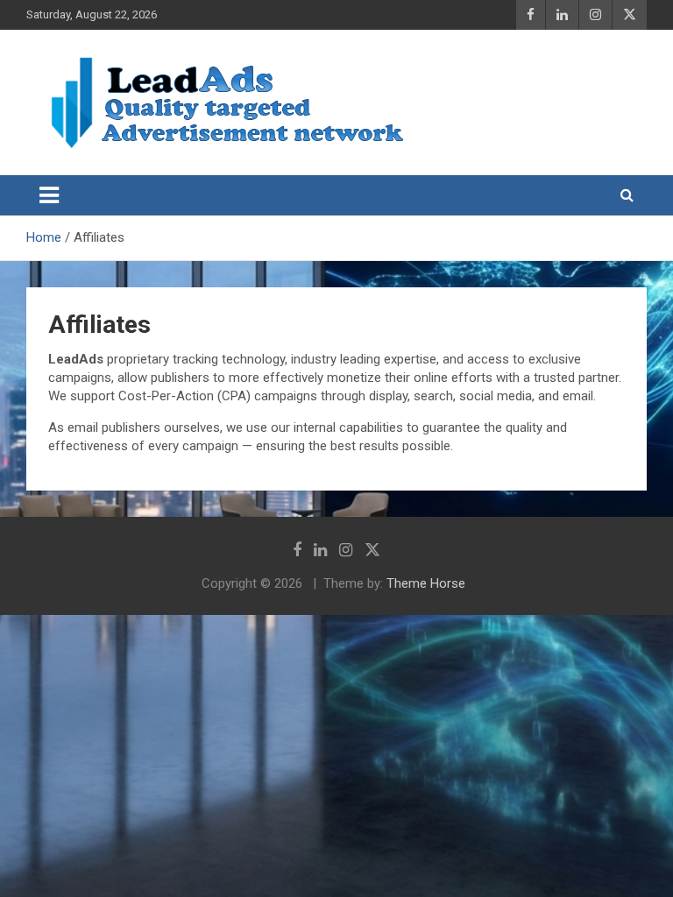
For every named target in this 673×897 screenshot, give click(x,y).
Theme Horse (425, 583)
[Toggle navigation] (49, 195)
